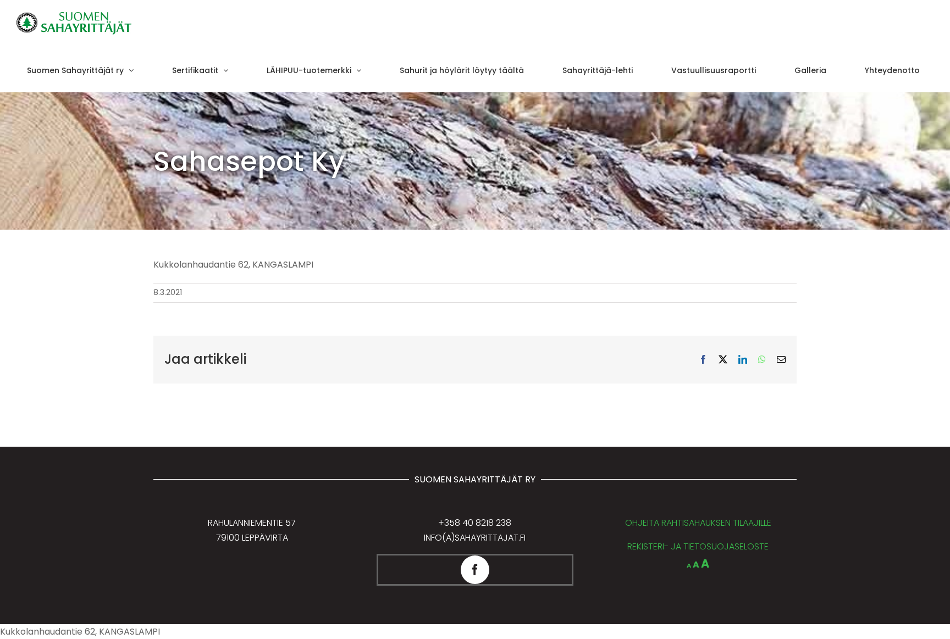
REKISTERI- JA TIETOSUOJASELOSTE (698, 546)
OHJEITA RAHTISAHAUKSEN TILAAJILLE (698, 522)
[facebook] (475, 569)
